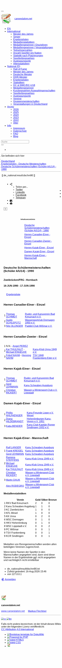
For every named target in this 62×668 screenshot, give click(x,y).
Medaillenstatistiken (23, 42)
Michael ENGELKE (16, 352)
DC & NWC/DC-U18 (24, 85)
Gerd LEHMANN (12, 385)
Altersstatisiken (21, 63)
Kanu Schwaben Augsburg (38, 385)
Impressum (19, 128)
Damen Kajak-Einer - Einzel (39, 251)
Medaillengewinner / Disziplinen (30, 45)
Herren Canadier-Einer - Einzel (37, 235)
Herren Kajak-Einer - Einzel (39, 247)
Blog (15, 136)
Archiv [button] (10, 106)
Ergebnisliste (13, 294)
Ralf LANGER (13, 447)
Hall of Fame (20, 69)
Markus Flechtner (37, 611)
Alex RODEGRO (15, 486)
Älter (15, 123)
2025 (16, 112)
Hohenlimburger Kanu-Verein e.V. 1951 (39, 420)
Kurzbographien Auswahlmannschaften (34, 90)
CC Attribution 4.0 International (17, 629)
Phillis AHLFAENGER (14, 414)
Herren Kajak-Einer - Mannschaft (35, 256)
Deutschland (8, 161)
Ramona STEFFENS (12, 458)
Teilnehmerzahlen (22, 50)
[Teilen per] (11, 184)
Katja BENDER (14, 426)
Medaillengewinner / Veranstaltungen (33, 47)
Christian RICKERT (11, 391)
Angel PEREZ (20, 346)
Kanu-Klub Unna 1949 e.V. (39, 458)
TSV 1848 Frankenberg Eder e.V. (45, 356)
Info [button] (9, 125)
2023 (16, 117)
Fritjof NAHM (13, 355)
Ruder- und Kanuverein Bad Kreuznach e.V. (40, 315)
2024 (16, 115)
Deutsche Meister (22, 74)
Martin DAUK (13, 480)
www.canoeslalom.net (13, 611)
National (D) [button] (13, 66)
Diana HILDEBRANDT (14, 420)
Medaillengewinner (23, 88)
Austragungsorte (22, 61)
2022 (16, 120)
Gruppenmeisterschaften (26, 101)
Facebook (21, 195)
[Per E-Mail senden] (11, 200)
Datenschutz (20, 131)
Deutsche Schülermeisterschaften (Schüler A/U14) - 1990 (37, 228)
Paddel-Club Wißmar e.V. (38, 326)
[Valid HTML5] (15, 640)
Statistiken (18, 82)
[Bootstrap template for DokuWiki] (25, 634)
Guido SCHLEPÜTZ (13, 321)
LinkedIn (20, 192)
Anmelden (10, 579)
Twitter (19, 189)
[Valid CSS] (14, 642)
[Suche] (2, 144)
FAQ (15, 133)
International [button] (13, 31)
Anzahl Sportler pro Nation (27, 53)
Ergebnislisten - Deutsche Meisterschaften (23, 164)
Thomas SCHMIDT (11, 315)
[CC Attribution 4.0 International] (6, 619)
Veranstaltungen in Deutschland (30, 104)
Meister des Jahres (23, 34)
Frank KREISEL (14, 450)
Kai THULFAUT (14, 349)
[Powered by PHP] (17, 637)
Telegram (21, 197)
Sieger (16, 36)
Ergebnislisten (21, 39)
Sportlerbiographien (23, 58)
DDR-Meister (20, 77)
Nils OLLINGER (14, 326)
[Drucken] (11, 203)
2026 (16, 109)
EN (9, 28)
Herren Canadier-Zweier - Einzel (38, 242)
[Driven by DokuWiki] (8, 646)
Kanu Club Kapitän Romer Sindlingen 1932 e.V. (41, 426)
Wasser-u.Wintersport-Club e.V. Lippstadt (39, 474)
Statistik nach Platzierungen (28, 55)
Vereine (17, 98)
